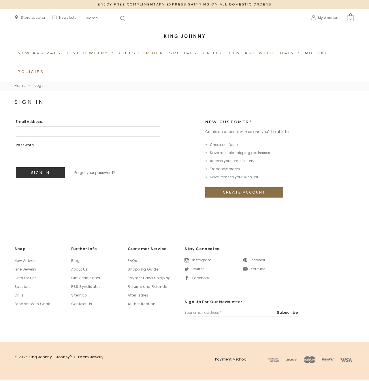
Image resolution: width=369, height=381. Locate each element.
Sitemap (79, 295)
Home (19, 85)
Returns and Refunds (147, 286)
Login (40, 85)
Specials (183, 52)
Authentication (141, 303)
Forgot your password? (94, 172)
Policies (30, 71)
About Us (79, 269)
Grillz (213, 52)
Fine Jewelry (89, 52)
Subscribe (287, 312)
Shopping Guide (143, 269)
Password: (25, 144)
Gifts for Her (141, 52)
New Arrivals (39, 52)
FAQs (132, 260)
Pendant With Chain (263, 52)
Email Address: (29, 121)
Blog (75, 260)
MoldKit (318, 52)
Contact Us (81, 303)
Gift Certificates (85, 277)
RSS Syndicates (86, 286)
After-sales (138, 295)
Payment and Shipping (149, 277)
